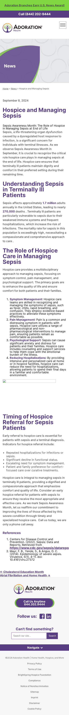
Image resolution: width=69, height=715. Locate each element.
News (14, 88)
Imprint (34, 697)
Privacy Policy (34, 663)
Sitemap (34, 691)
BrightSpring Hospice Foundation (34, 675)
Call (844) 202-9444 (34, 14)
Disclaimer (34, 703)
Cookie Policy (34, 708)
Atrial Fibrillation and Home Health (25, 575)
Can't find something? (34, 629)
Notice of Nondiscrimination (34, 686)
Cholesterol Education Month (22, 572)
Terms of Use (34, 669)
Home (5, 88)
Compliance (34, 680)
